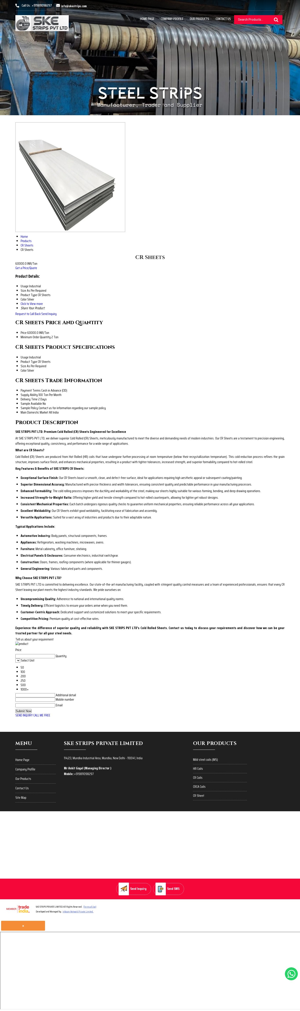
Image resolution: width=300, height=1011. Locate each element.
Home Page (147, 19)
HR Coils (198, 768)
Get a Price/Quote (26, 268)
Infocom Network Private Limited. (78, 911)
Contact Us (223, 19)
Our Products (199, 19)
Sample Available (31, 403)
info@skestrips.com (74, 6)
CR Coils (197, 777)
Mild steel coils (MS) (205, 759)
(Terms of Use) (89, 907)
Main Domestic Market (34, 412)
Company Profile (172, 19)
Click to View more (32, 303)
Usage (25, 357)
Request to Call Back (28, 314)
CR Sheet (198, 795)
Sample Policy (29, 408)
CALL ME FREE (41, 715)
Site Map (20, 797)
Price (24, 332)
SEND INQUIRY (24, 715)
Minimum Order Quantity (36, 337)
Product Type (29, 361)
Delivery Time (29, 399)
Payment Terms (31, 390)
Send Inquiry (49, 314)
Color (24, 370)
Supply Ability (29, 395)
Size (23, 366)
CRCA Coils (199, 786)
